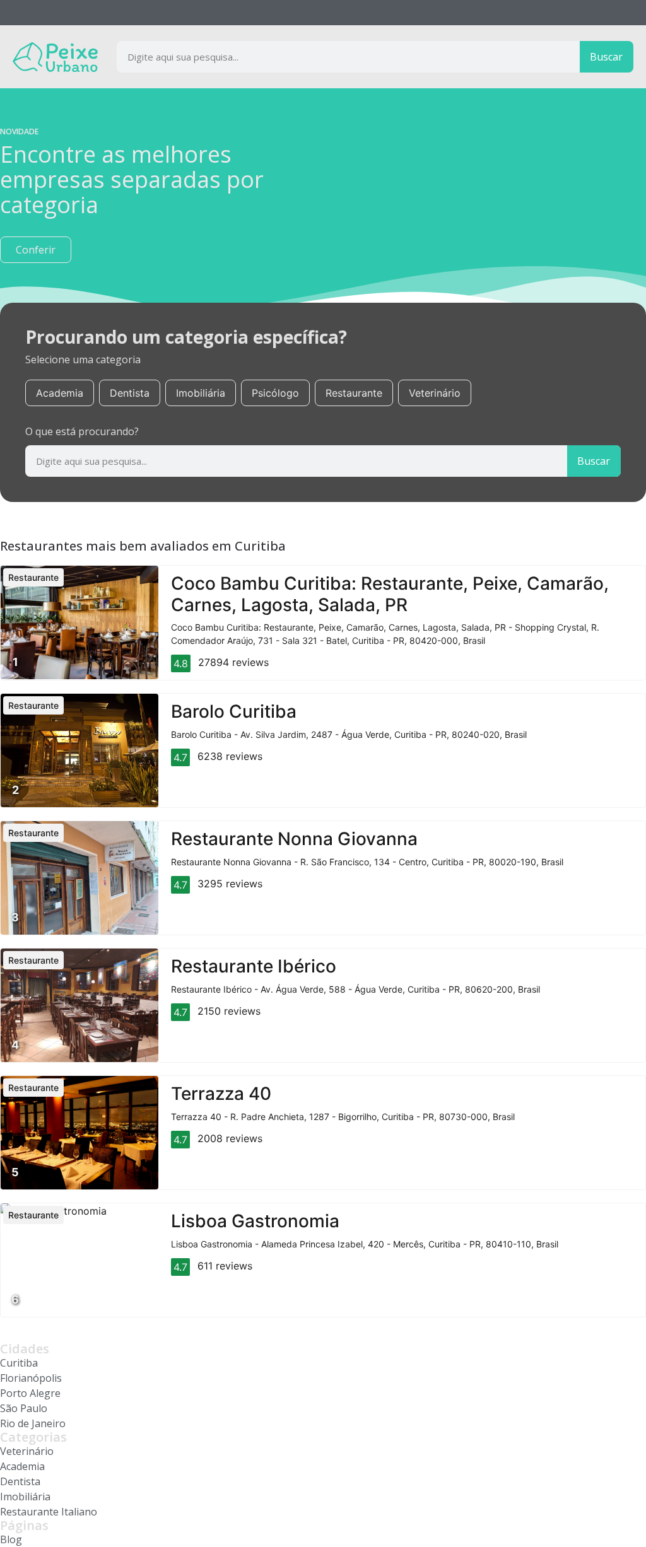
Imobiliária (200, 393)
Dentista (130, 393)
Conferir (36, 250)
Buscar (606, 57)
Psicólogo (275, 393)
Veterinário (435, 393)
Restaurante (354, 393)
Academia (59, 393)
